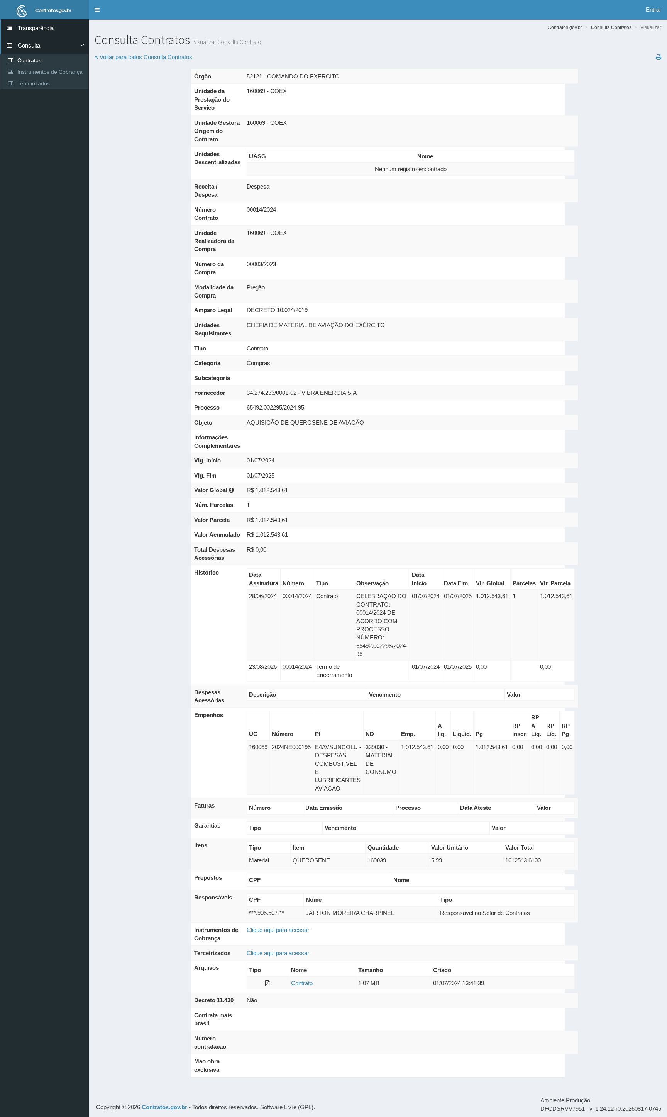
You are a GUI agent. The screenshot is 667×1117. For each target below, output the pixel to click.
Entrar (653, 9)
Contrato (302, 983)
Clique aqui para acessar (278, 930)
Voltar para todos (145, 57)
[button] (97, 10)
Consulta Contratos (611, 27)
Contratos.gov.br (565, 27)
